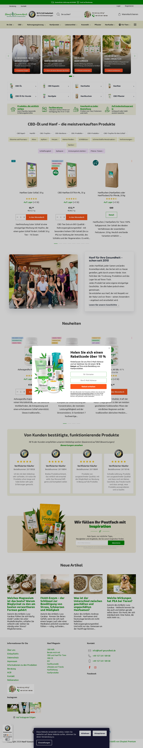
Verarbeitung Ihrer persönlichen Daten (82, 393)
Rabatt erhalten (88, 386)
